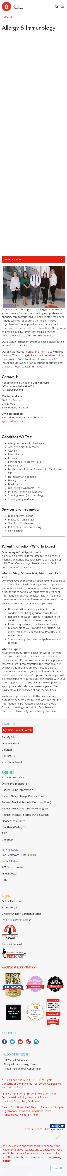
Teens (38, 1129)
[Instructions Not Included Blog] (36, 1043)
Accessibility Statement (27, 1101)
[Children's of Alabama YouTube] (21, 1043)
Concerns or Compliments (17, 1083)
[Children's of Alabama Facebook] (5, 1043)
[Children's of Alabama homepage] (21, 7)
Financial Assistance (13, 1093)
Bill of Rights (45, 1080)
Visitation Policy (29, 1114)
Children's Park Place (40, 351)
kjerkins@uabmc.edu (14, 421)
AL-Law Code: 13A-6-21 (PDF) (18, 1080)
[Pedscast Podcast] (14, 957)
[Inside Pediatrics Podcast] (10, 938)
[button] (63, 6)
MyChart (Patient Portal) (17, 730)
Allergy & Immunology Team (20, 1064)
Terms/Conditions (12, 1107)
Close (55, 1168)
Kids (46, 1129)
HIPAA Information (38, 1093)
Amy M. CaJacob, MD (16, 1059)
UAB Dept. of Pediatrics (38, 1107)
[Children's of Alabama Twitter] (13, 1043)
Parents (28, 1129)
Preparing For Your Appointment (23, 1068)
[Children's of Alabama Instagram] (29, 1043)
